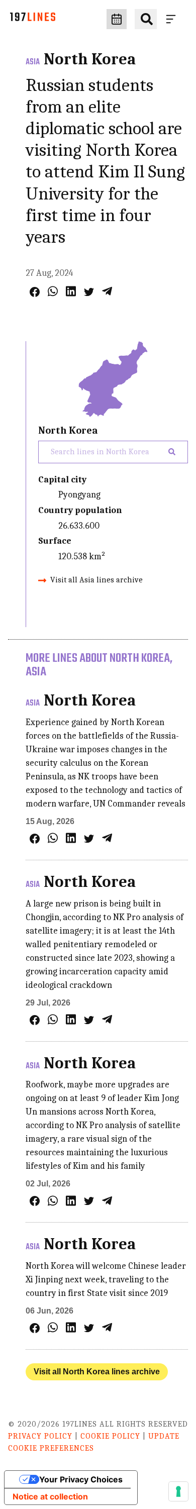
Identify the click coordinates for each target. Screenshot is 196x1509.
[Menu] (173, 19)
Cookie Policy (110, 1436)
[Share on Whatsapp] (53, 291)
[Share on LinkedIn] (71, 291)
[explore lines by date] (117, 19)
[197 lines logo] (32, 19)
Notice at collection (50, 1496)
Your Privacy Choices (81, 1479)
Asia (33, 62)
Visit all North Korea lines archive (97, 1371)
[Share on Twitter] (89, 292)
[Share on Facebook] (35, 292)
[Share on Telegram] (107, 291)
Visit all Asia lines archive (96, 579)
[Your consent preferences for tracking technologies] (178, 1491)
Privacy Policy (40, 1436)
